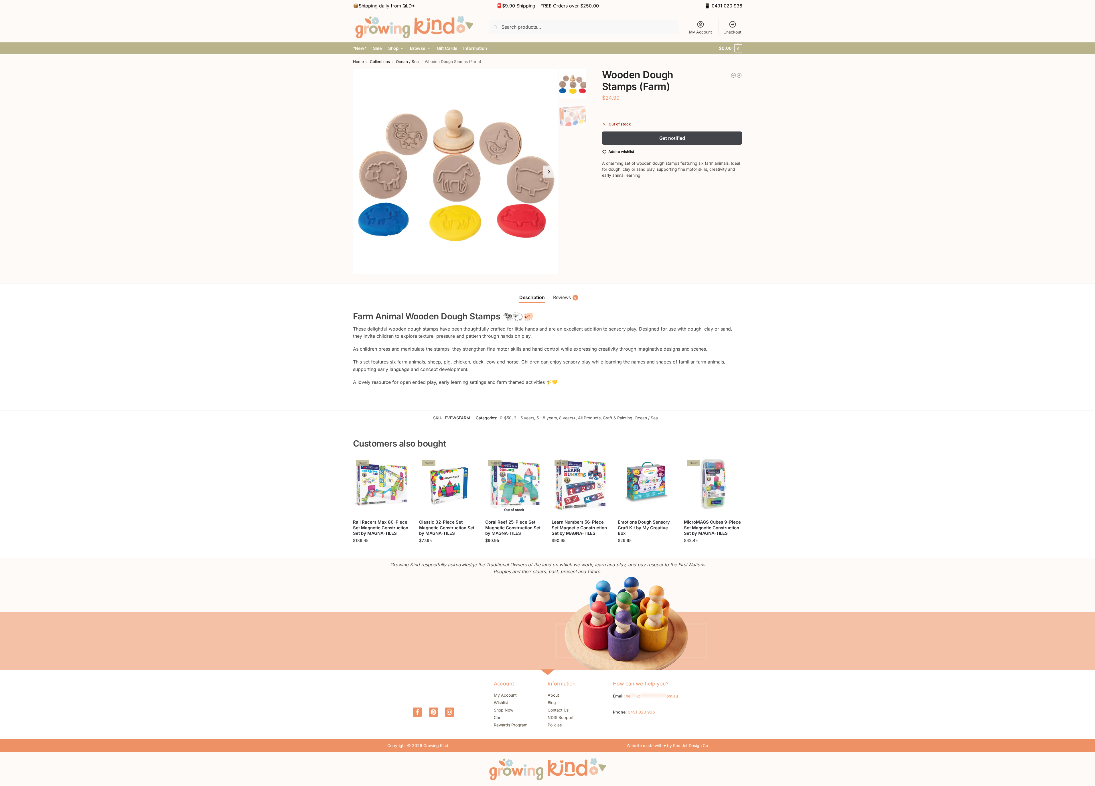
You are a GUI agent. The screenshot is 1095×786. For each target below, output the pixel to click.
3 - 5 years (524, 417)
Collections (380, 61)
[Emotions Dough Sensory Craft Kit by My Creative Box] (646, 486)
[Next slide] (549, 172)
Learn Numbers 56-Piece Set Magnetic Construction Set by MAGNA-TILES (579, 527)
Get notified (672, 138)
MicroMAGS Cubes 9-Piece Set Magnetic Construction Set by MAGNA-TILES (712, 527)
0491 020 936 (727, 6)
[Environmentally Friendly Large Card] (739, 75)
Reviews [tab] (565, 297)
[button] (730, 48)
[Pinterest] (433, 712)
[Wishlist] (402, 465)
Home (358, 61)
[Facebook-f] (417, 712)
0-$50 (506, 417)
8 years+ (567, 417)
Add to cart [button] (382, 552)
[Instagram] (449, 712)
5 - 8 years (546, 417)
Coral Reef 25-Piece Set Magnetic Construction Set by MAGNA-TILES (512, 527)
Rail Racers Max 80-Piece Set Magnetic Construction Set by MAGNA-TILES (380, 527)
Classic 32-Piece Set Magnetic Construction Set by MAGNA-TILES (446, 527)
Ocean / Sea (407, 61)
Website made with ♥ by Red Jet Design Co (667, 745)
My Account (700, 32)
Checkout (732, 32)
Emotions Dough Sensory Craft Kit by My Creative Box (644, 527)
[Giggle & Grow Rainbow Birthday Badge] (733, 75)
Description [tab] (532, 297)
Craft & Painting (617, 417)
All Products (589, 417)
